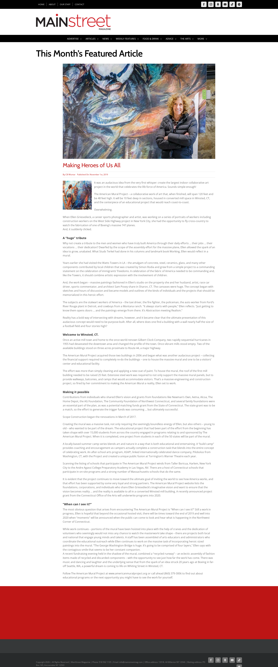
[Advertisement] (101, 611)
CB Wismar (70, 174)
